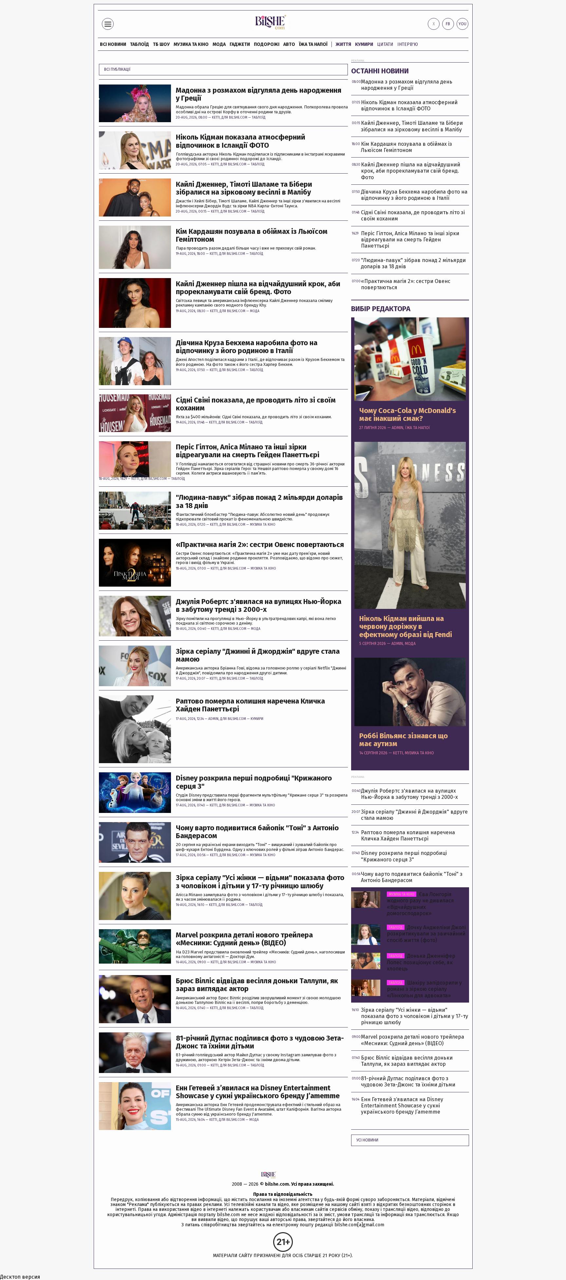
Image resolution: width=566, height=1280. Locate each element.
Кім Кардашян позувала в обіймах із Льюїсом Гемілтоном (252, 235)
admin (213, 719)
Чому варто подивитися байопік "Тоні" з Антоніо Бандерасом (257, 832)
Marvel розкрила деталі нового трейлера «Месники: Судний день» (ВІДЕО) (244, 939)
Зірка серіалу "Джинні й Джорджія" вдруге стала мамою (258, 655)
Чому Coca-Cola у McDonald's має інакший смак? (407, 415)
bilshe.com (277, 1184)
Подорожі (266, 44)
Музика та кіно (191, 44)
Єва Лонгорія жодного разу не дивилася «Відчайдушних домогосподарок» (420, 903)
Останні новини (380, 70)
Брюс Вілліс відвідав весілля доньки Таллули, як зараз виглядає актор (257, 985)
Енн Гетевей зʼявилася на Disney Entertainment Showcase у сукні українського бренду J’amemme (258, 1092)
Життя (343, 44)
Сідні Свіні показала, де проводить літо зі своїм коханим (256, 404)
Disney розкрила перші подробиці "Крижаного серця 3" (254, 782)
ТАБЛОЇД (139, 44)
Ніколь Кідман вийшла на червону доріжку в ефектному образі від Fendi (405, 627)
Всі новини (113, 44)
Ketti (216, 118)
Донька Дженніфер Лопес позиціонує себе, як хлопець (421, 962)
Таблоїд (259, 118)
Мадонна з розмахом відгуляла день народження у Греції (258, 94)
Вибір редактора (380, 308)
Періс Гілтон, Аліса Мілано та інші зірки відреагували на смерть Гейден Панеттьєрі (247, 451)
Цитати (385, 44)
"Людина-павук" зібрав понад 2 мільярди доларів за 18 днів (259, 501)
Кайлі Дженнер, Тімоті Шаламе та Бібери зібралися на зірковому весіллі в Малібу (244, 188)
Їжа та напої (313, 44)
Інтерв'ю (407, 44)
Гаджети (240, 44)
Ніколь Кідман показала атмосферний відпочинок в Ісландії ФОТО (240, 141)
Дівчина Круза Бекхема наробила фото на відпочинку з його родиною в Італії (246, 347)
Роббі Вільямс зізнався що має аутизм (403, 740)
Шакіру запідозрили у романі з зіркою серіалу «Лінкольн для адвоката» (424, 989)
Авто (289, 44)
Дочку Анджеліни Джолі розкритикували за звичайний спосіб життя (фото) (426, 933)
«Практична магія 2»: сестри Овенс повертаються (260, 545)
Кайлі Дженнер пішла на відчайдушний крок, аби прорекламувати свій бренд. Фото (258, 288)
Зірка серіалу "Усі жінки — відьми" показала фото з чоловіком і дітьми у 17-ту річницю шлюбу (260, 882)
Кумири (364, 44)
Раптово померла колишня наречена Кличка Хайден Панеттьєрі (250, 705)
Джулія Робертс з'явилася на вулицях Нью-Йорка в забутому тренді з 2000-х (258, 605)
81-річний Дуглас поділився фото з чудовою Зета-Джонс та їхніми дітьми (260, 1042)
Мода (219, 44)
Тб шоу (161, 44)
